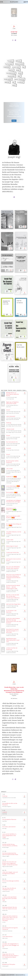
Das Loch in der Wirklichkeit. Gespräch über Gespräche (13, 567)
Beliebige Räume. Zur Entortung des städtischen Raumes (12, 394)
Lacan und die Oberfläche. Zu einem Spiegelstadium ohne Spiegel (9, 835)
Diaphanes (14, 1)
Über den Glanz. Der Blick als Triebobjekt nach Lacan (9, 889)
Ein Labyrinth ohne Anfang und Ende (13, 525)
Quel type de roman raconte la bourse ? (13, 560)
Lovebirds (4, 812)
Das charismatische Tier (12, 442)
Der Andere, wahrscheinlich (9, 827)
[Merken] (13, 40)
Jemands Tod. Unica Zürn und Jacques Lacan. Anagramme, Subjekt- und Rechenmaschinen (10, 863)
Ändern (14, 120)
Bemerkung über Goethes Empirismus (12, 461)
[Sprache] (25, 2)
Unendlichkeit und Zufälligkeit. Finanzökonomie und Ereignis (13, 501)
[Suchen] (2, 2)
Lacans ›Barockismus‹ (7, 937)
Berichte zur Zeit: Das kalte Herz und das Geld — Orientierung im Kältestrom (13, 596)
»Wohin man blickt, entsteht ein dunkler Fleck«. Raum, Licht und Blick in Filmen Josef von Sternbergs (9, 918)
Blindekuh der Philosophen (8, 964)
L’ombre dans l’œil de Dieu (12, 553)
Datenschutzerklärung (20, 974)
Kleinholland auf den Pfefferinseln (11, 509)
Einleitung (8, 423)
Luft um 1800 (9, 469)
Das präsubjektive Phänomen (9, 819)
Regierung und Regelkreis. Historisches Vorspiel (12, 403)
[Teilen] (15, 40)
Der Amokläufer (10, 492)
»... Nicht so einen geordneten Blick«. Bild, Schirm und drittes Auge (9, 898)
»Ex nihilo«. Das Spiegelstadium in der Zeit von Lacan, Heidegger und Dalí (10, 945)
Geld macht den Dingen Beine (13, 604)
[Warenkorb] (27, 2)
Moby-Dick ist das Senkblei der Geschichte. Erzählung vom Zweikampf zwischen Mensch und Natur (13, 577)
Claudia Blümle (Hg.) (10, 687)
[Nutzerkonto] (24, 2)
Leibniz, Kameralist (10, 416)
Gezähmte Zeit (9, 477)
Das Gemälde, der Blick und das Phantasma (9, 804)
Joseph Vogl (14, 31)
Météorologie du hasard (12, 546)
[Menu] (0, 2)
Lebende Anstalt (10, 429)
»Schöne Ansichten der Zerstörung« (11, 649)
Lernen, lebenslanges (11, 486)
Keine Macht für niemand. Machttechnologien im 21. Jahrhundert (12, 630)
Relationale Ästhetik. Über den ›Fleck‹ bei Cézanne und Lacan (9, 908)
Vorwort (8, 410)
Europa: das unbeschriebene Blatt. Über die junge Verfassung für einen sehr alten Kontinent (13, 620)
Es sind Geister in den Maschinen (11, 611)
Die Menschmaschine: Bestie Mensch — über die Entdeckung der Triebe (13, 587)
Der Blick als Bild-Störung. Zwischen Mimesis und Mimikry (9, 845)
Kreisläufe (8, 448)
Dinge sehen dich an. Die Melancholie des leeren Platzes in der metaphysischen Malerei (10, 955)
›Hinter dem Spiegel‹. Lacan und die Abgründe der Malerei (10, 873)
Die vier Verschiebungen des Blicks (10, 881)
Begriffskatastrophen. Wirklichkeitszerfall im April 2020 (12, 640)
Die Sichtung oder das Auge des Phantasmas (10, 928)
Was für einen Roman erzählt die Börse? (13, 517)
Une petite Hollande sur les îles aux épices (13, 532)
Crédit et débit (9, 540)
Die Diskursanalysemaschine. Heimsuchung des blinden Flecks (10, 854)
